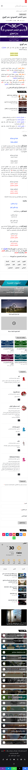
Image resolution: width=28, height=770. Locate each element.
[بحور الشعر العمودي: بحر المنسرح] (7, 344)
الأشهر (14, 569)
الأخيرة (23, 569)
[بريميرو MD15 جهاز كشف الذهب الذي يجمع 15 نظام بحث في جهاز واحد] (22, 576)
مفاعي (23, 268)
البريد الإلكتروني (24, 509)
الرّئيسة (24, 11)
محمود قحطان (6, 256)
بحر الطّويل (24, 131)
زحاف (7, 261)
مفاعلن (7, 264)
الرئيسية (18, 755)
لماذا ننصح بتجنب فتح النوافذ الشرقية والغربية (16, 624)
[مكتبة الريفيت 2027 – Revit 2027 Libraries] (22, 589)
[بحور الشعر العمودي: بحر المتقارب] (23, 110)
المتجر (9, 755)
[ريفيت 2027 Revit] (22, 595)
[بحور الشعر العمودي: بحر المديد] (21, 357)
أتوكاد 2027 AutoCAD (12, 600)
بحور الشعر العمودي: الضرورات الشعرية (15, 292)
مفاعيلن (10, 268)
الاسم (25, 503)
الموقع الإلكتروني (24, 516)
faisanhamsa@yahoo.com (14, 471)
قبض (19, 264)
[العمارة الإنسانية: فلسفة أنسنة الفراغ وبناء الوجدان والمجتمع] (22, 582)
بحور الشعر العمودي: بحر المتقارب (10, 108)
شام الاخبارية (16, 392)
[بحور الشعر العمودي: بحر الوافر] (21, 344)
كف (13, 264)
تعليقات (5, 569)
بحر (18, 261)
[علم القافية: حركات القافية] (23, 97)
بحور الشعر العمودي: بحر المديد (21, 362)
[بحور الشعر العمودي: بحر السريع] (23, 104)
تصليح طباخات (16, 427)
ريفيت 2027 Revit (13, 593)
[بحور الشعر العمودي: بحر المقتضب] (7, 357)
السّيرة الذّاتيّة (13, 755)
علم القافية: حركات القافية (12, 95)
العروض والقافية (19, 11)
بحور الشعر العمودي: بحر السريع (11, 102)
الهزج (24, 261)
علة (24, 264)
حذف (13, 261)
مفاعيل (17, 268)
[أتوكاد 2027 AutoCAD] (22, 602)
